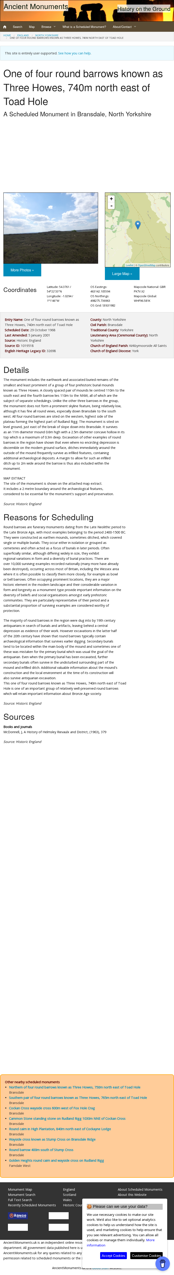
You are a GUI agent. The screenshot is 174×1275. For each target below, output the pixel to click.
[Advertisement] (87, 156)
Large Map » (122, 273)
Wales (67, 1200)
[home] (5, 27)
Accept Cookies (113, 1256)
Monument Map (20, 1189)
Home (7, 35)
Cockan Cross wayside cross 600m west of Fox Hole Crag (52, 1108)
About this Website (132, 1194)
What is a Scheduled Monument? (84, 26)
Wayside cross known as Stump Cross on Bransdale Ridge (52, 1139)
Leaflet (129, 265)
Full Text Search (20, 1200)
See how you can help (74, 53)
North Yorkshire (46, 35)
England (23, 35)
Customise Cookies (146, 1256)
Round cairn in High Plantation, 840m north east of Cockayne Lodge (60, 1129)
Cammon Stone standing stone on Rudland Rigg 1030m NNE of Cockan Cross (67, 1118)
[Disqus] (87, 883)
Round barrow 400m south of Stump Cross (41, 1150)
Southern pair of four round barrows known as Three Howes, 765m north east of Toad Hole (78, 1097)
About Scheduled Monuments (140, 1189)
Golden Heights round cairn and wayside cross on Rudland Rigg (56, 1160)
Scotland (69, 1194)
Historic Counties (76, 1205)
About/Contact (122, 26)
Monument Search (21, 1194)
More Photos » (22, 270)
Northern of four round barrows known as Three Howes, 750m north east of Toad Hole (74, 1087)
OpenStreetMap (146, 265)
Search (17, 26)
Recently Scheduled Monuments (32, 1205)
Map (32, 26)
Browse (46, 26)
